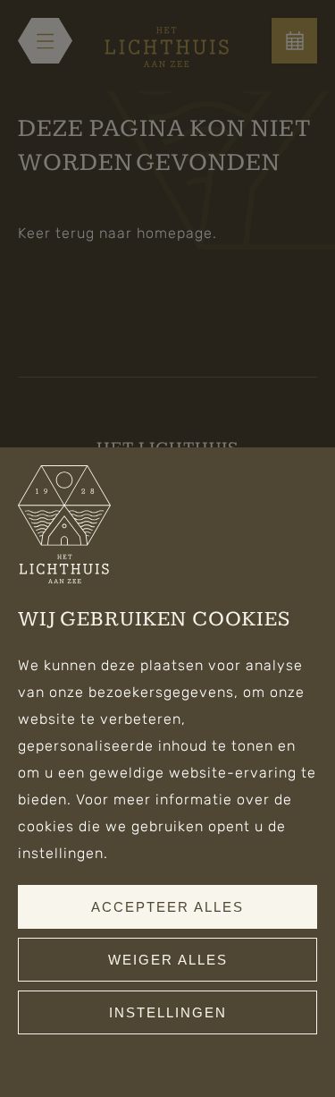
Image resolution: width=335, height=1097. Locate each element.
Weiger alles (168, 959)
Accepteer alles (167, 906)
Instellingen (168, 1012)
